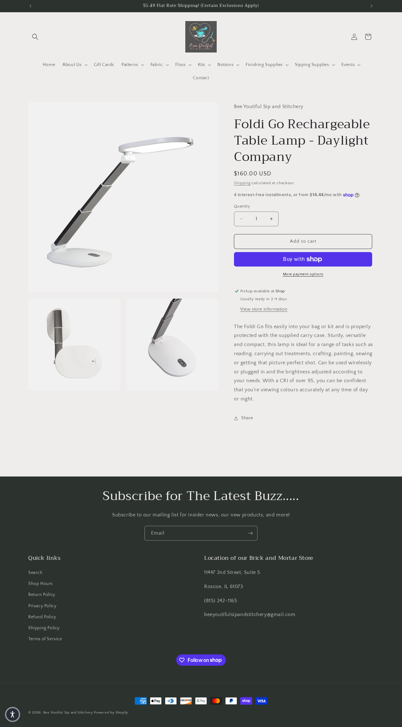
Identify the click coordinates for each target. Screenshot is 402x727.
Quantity (242, 206)
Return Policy (41, 595)
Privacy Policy (42, 606)
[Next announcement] (371, 6)
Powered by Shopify (111, 712)
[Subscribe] (250, 533)
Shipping (242, 183)
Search (35, 572)
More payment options (303, 274)
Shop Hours (40, 583)
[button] (35, 37)
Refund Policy (42, 617)
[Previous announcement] (30, 6)
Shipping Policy (44, 628)
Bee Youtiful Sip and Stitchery (68, 712)
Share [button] (247, 418)
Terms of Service (45, 639)
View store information (263, 309)
